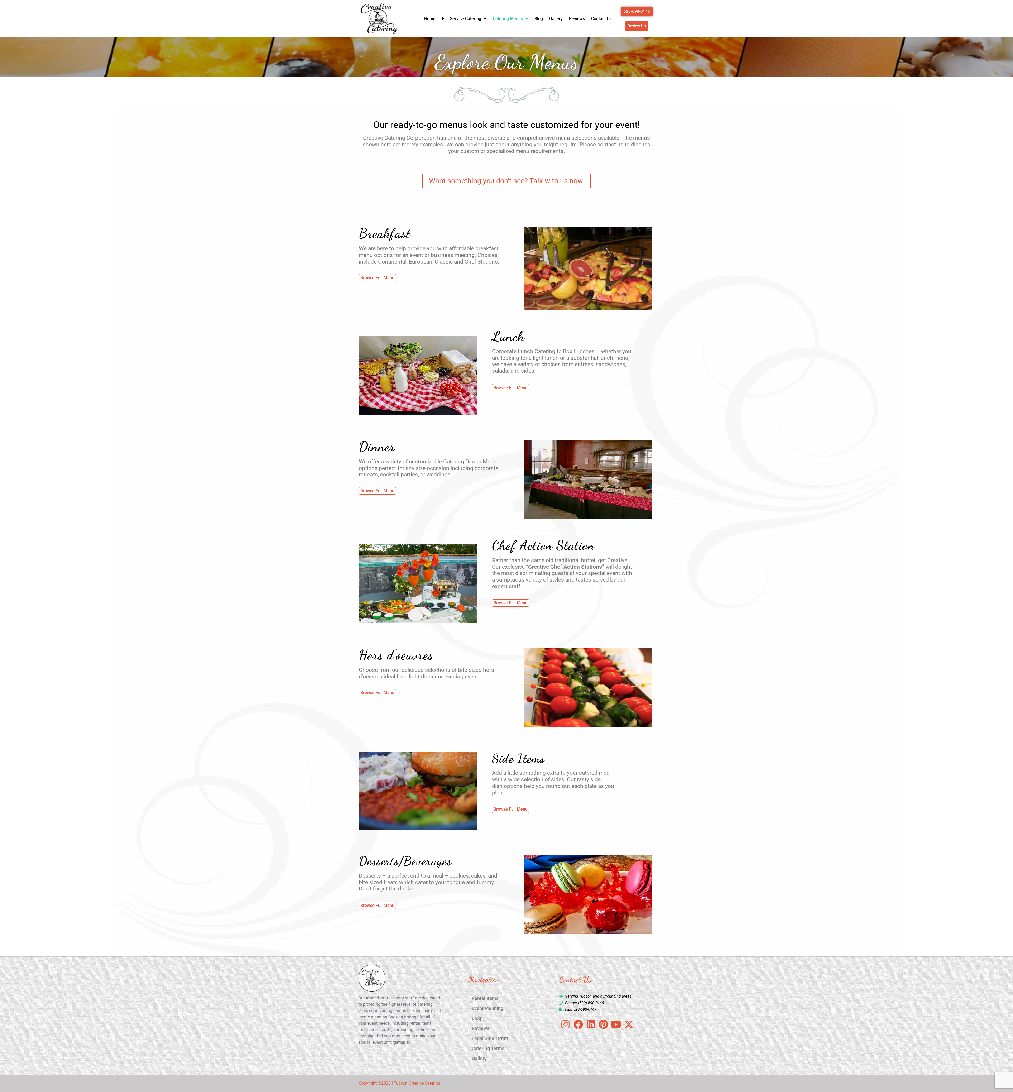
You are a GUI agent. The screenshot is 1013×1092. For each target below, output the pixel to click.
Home (430, 18)
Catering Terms (488, 1048)
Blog (538, 18)
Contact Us (601, 18)
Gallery (556, 18)
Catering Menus (508, 18)
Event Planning (487, 1008)
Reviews (577, 18)
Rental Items (485, 998)
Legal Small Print (490, 1038)
